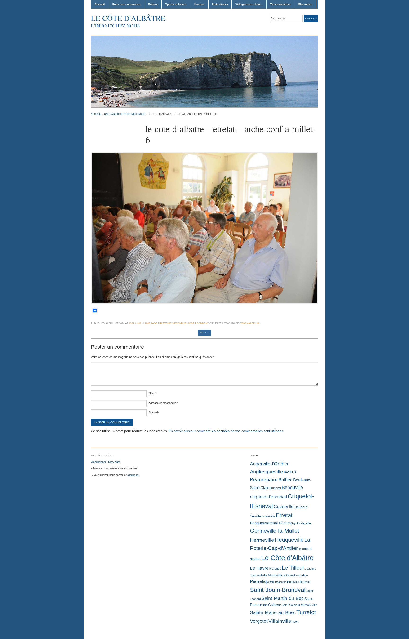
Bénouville (292, 487)
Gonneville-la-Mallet (274, 531)
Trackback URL (250, 323)
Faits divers (220, 4)
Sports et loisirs (176, 4)
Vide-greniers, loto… (249, 4)
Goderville (304, 523)
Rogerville (280, 581)
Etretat (284, 515)
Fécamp (286, 523)
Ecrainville (268, 516)
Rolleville (293, 581)
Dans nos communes (126, 4)
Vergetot (259, 621)
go (294, 523)
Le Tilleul (293, 568)
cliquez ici (132, 474)
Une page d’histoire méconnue (124, 114)
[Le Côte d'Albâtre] (204, 71)
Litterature (310, 568)
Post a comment (198, 323)
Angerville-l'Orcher (269, 463)
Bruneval (275, 488)
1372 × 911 (135, 323)
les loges (275, 568)
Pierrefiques (262, 581)
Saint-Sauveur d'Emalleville (299, 605)
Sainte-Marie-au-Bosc (273, 612)
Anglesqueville (266, 471)
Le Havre (259, 568)
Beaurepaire (264, 479)
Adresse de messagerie (163, 402)
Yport (295, 621)
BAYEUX (290, 472)
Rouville (305, 582)
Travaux (199, 4)
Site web (154, 412)
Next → (204, 332)
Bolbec (285, 479)
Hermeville (262, 540)
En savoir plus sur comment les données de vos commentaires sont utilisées (226, 431)
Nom (152, 393)
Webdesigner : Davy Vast (105, 461)
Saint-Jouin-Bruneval (278, 590)
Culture (153, 4)
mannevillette (258, 575)
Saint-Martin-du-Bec (283, 598)
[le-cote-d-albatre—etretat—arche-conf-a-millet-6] (204, 228)
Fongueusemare (264, 523)
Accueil (99, 4)
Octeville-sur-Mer (297, 575)
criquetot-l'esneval (268, 496)
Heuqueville (289, 540)
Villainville (279, 621)
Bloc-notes (305, 4)
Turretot (306, 612)
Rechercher (311, 18)
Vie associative (280, 4)
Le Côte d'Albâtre (128, 18)
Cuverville (284, 506)
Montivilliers (276, 575)
